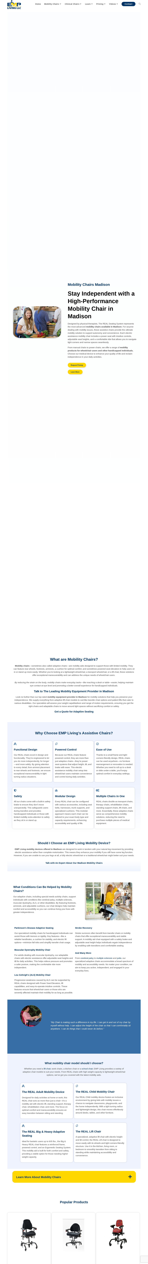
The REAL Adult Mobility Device (43, 1092)
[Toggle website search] (139, 4)
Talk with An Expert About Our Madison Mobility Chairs (74, 863)
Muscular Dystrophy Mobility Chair (32, 950)
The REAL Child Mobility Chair (95, 1091)
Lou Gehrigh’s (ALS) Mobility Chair (32, 975)
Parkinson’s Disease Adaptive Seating (33, 928)
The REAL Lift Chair (88, 1131)
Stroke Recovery (83, 928)
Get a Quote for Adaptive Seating (74, 711)
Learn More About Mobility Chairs (38, 1177)
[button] (74, 1176)
